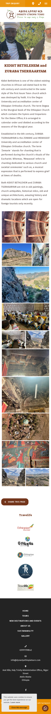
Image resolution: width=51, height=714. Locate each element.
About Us (25, 626)
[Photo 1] (13, 227)
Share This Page (16, 502)
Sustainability (25, 631)
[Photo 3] (17, 254)
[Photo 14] (37, 477)
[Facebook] (26, 690)
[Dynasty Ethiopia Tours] (25, 14)
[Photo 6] (25, 316)
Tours (25, 616)
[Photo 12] (25, 454)
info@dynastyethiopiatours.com (25, 660)
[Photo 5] (25, 285)
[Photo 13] (13, 477)
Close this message (19, 707)
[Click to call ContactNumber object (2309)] (39, 3)
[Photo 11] (25, 426)
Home (25, 611)
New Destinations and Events (26, 621)
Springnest (45, 703)
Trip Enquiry (13, 3)
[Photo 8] (37, 340)
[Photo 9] (25, 362)
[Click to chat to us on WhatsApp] (45, 708)
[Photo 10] (25, 395)
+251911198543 (25, 650)
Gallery (25, 636)
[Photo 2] (37, 227)
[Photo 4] (40, 254)
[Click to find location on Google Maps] (33, 3)
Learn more (15, 702)
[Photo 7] (13, 340)
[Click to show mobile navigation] (47, 3)
